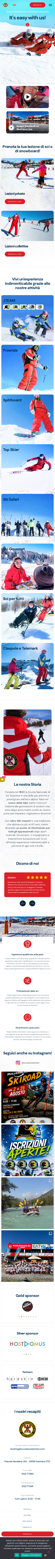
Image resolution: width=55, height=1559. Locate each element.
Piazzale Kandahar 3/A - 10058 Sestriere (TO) (27, 1461)
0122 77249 (27, 1486)
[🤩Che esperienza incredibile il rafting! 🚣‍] (27, 1203)
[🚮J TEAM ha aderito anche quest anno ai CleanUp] (27, 1256)
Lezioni (27, 1515)
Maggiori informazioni (31, 1555)
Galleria (27, 1521)
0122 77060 (28, 1473)
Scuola (27, 1509)
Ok (17, 1555)
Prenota (37, 5)
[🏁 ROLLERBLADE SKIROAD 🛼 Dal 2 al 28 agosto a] (27, 1097)
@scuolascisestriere (30, 1063)
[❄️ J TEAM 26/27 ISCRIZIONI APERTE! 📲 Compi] (27, 1150)
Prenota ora (15, 202)
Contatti (27, 1527)
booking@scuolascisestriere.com (27, 1449)
